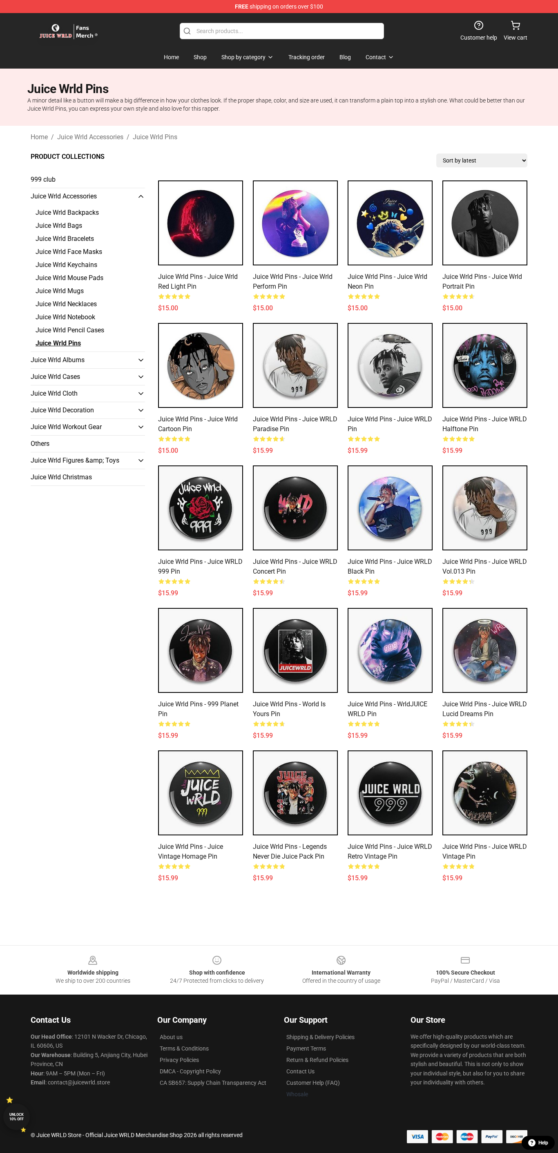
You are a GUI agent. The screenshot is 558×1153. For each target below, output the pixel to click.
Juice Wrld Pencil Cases (70, 330)
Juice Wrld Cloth (54, 393)
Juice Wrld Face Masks (69, 252)
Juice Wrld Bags (59, 225)
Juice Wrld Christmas (61, 477)
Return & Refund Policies (317, 1060)
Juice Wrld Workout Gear (66, 427)
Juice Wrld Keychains (66, 265)
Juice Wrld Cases (55, 377)
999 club (43, 179)
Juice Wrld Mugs (60, 291)
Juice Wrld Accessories (90, 137)
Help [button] (543, 1143)
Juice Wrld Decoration (62, 410)
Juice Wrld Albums (58, 360)
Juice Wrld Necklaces (66, 304)
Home (39, 137)
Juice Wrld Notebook (65, 317)
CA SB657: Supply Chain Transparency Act (213, 1083)
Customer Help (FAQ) (313, 1083)
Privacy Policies (179, 1060)
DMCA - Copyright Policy (190, 1071)
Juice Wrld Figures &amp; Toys (75, 460)
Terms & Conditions (184, 1048)
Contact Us (300, 1071)
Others (40, 443)
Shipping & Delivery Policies (320, 1037)
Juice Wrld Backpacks (67, 212)
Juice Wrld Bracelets (65, 239)
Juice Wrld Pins (155, 137)
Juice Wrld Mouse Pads (69, 278)
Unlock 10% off (16, 1117)
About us (171, 1037)
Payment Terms (306, 1048)
